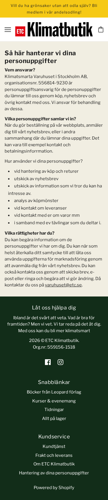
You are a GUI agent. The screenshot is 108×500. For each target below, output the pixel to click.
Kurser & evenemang (54, 401)
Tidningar (54, 409)
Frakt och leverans (54, 455)
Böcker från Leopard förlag (54, 392)
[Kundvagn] (101, 29)
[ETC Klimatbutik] (54, 29)
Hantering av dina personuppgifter (54, 473)
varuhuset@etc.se (63, 285)
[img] (47, 362)
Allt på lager (54, 418)
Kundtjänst (54, 446)
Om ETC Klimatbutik (54, 464)
